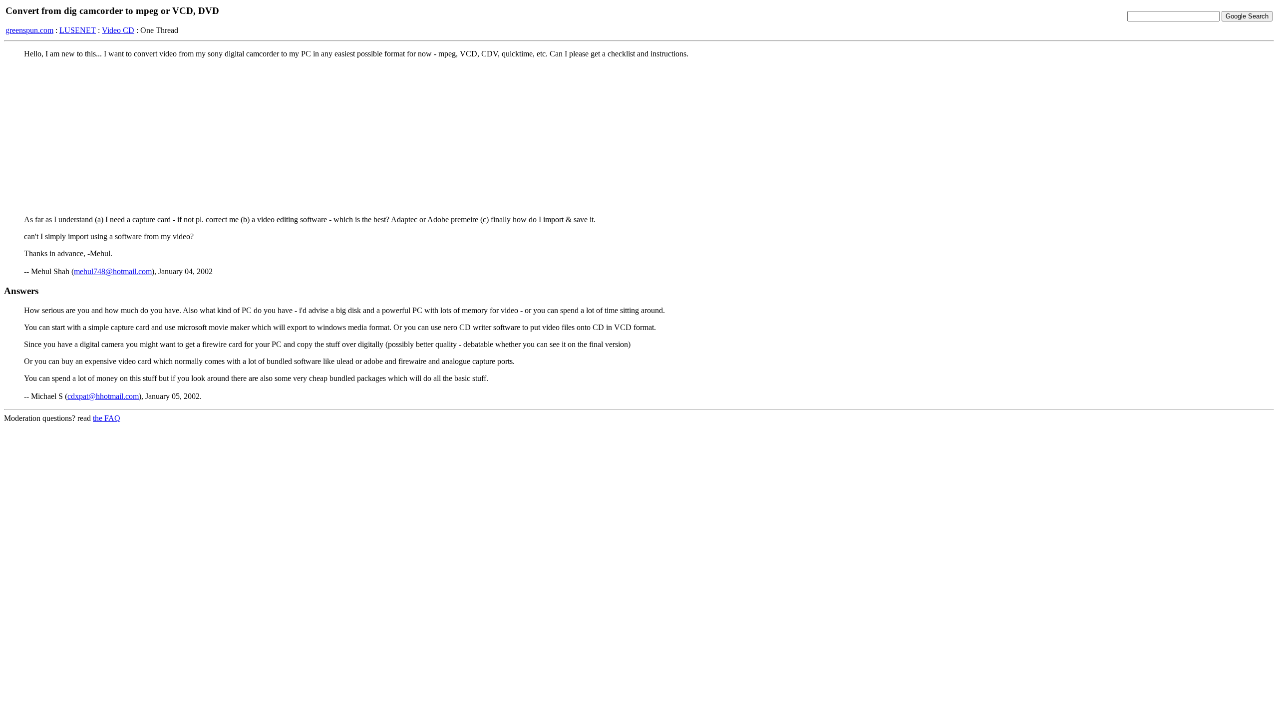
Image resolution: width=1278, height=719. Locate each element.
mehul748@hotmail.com (113, 271)
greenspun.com (29, 30)
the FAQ (106, 418)
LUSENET (77, 30)
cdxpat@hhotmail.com (103, 396)
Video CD (118, 30)
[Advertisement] (639, 136)
